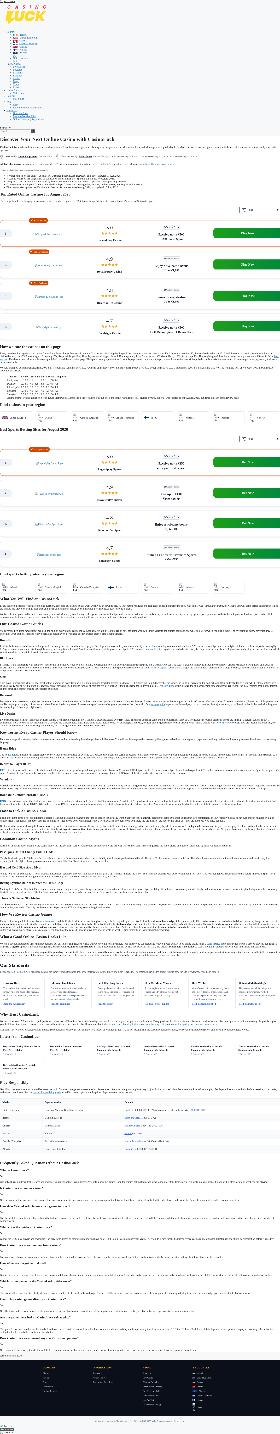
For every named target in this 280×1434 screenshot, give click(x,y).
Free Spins (18, 98)
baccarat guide (158, 704)
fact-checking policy (155, 1024)
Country (11, 31)
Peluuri (128, 1133)
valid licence (213, 943)
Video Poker (19, 93)
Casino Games (14, 63)
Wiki (9, 101)
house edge (11, 754)
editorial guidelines (130, 1024)
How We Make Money (152, 1386)
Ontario (23, 46)
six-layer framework (45, 921)
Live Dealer (19, 66)
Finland (23, 49)
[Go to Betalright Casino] (49, 327)
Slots (45, 1382)
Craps (16, 84)
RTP (15, 104)
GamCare (129, 1110)
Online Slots (13, 90)
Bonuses (11, 96)
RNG (3, 801)
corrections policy (180, 1024)
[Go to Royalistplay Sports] (49, 494)
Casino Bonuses (50, 1391)
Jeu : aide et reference (135, 1141)
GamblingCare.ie (133, 1117)
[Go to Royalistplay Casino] (49, 265)
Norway (23, 58)
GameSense (130, 1149)
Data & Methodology (152, 1404)
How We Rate (20, 113)
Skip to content (7, 1)
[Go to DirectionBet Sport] (49, 524)
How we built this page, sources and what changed (24, 170)
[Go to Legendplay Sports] (49, 463)
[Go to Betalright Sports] (49, 554)
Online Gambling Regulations (28, 119)
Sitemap (96, 1373)
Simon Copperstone (27, 156)
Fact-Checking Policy (152, 1391)
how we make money (206, 1024)
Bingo (16, 81)
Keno (16, 87)
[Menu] (1, 125)
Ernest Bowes (85, 156)
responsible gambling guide (47, 1092)
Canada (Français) (28, 43)
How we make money (162, 164)
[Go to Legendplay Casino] (49, 234)
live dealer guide (224, 722)
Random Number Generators (28, 107)
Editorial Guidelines (151, 1382)
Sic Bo (16, 78)
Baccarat (17, 69)
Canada (23, 40)
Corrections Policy (151, 1395)
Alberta (23, 52)
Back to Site (7, 1429)
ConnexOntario (132, 1125)
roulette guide (155, 649)
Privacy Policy (99, 1378)
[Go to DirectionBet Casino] (49, 296)
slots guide (168, 685)
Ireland (23, 34)
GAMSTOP (194, 1110)
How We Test (148, 1400)
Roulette (17, 75)
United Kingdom (28, 37)
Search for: (5, 127)
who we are (109, 1024)
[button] (17, 31)
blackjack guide (159, 667)
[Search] (33, 131)
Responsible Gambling (24, 116)
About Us (11, 110)
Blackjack (18, 72)
